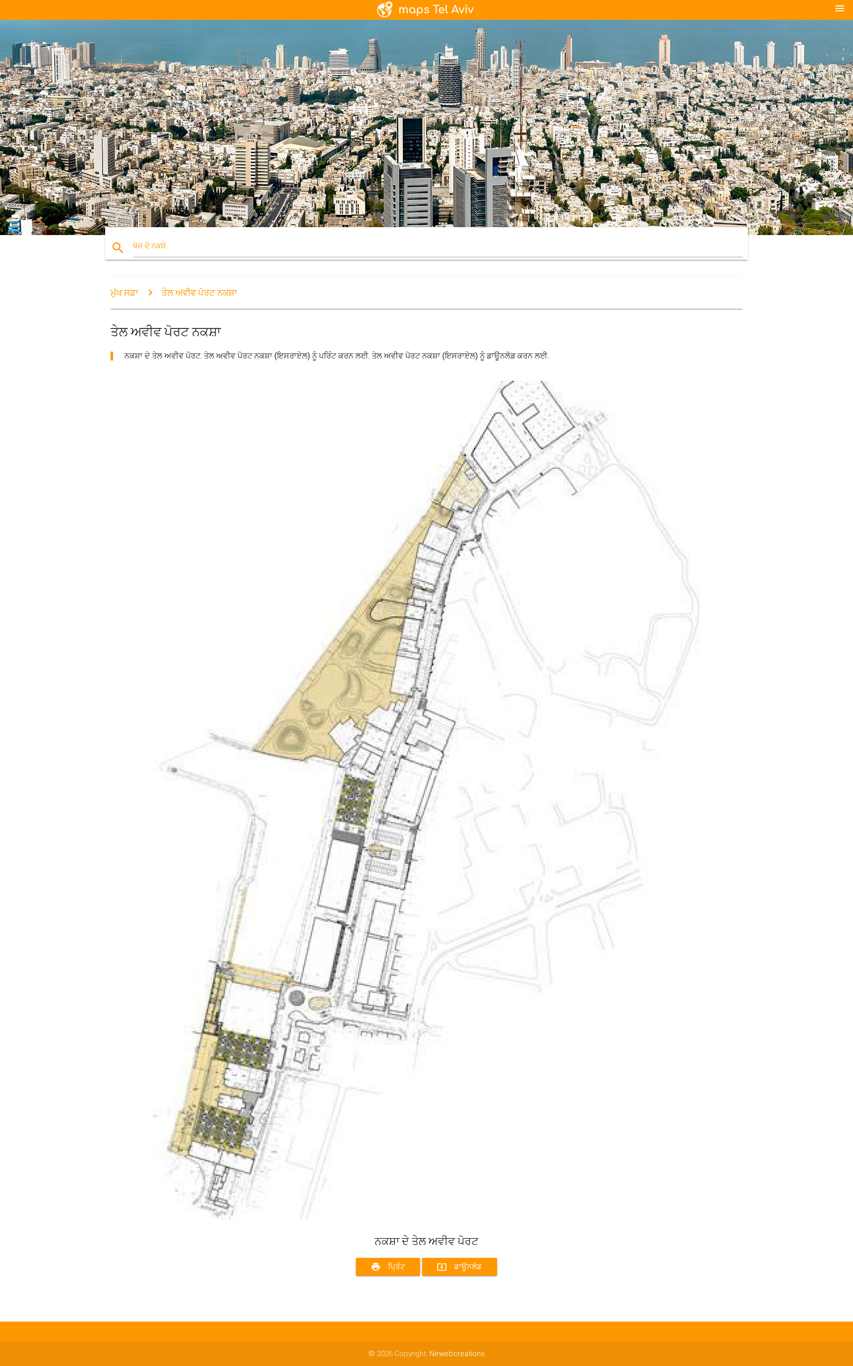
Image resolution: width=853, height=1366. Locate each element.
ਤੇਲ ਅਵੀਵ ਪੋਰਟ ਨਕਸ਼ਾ (199, 292)
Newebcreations (457, 1353)
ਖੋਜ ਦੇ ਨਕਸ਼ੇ (149, 245)
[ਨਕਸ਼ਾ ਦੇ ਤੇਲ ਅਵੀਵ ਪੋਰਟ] (407, 1216)
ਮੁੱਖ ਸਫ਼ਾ (124, 292)
